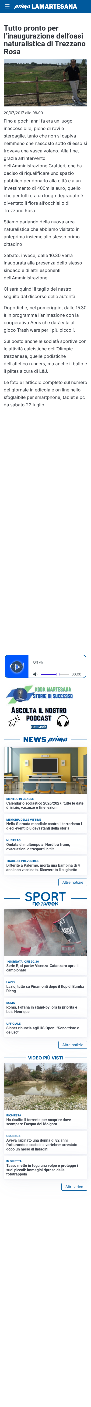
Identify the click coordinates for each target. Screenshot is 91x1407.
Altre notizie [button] (72, 882)
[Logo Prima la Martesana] (45, 6)
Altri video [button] (74, 1186)
